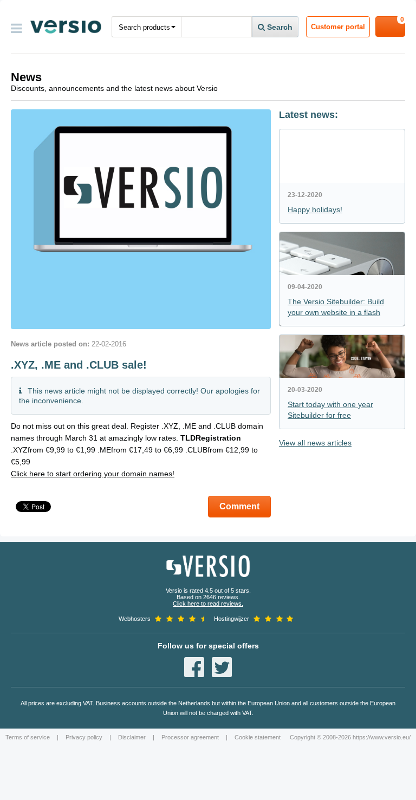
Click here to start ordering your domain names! (92, 473)
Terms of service (27, 737)
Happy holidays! (315, 209)
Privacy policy (84, 737)
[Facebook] (194, 667)
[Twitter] (222, 667)
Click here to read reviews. (208, 603)
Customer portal (338, 27)
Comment (239, 506)
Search (278, 27)
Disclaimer (132, 737)
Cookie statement (258, 737)
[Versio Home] (65, 27)
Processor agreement (190, 737)
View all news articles (315, 442)
